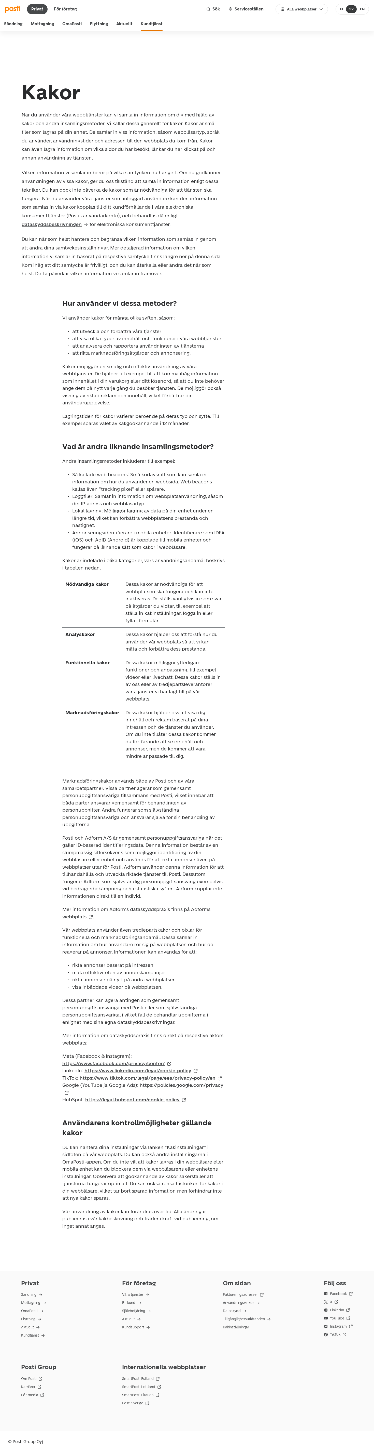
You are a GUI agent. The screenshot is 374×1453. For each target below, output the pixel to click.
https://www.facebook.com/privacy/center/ (113, 1063)
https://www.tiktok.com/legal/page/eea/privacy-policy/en (147, 1078)
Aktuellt (124, 23)
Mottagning (42, 23)
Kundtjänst (152, 23)
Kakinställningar (236, 1327)
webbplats (74, 917)
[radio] (341, 9)
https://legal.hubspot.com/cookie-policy (132, 1100)
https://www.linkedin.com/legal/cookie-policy (137, 1071)
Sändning (13, 23)
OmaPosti (72, 23)
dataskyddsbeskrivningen (52, 224)
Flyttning (99, 23)
